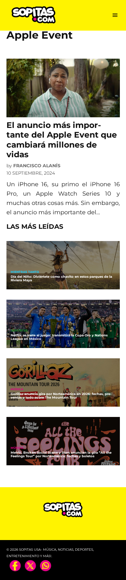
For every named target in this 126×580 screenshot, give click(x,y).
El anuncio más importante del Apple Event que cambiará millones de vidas (61, 139)
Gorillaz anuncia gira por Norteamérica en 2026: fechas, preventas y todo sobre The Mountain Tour (61, 396)
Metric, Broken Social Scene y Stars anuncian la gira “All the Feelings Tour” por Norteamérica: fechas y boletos (61, 454)
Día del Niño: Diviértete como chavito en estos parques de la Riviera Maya (61, 278)
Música (17, 389)
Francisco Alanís (36, 166)
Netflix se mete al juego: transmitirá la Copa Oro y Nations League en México (59, 337)
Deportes (19, 330)
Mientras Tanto (25, 272)
